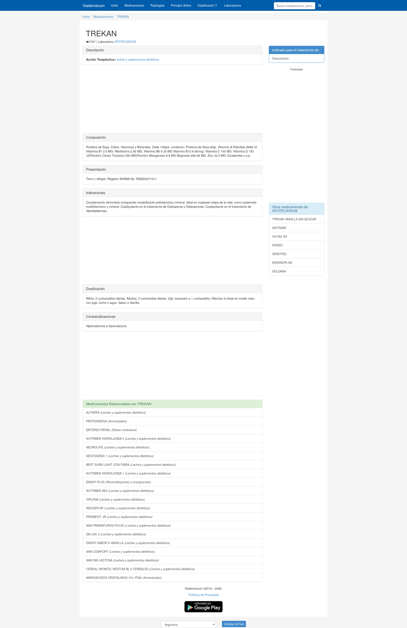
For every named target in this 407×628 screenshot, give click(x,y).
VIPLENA (115, 499)
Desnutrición (280, 58)
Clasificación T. (208, 5)
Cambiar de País (234, 624)
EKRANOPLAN (282, 262)
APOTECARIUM (125, 41)
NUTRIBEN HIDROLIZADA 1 (128, 473)
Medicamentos (134, 5)
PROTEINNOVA (106, 421)
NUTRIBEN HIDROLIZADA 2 (128, 438)
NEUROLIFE (118, 447)
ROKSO (277, 245)
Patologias (157, 5)
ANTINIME (279, 228)
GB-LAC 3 (116, 534)
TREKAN (123, 16)
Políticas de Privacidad (203, 595)
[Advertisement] (172, 99)
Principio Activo (181, 5)
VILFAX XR (279, 236)
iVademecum (94, 5)
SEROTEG (279, 254)
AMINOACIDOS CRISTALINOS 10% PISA (124, 577)
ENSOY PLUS (118, 482)
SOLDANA (279, 271)
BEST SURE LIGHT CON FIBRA (131, 464)
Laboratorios (232, 5)
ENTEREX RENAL (111, 430)
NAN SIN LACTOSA (122, 560)
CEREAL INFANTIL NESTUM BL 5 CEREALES (140, 569)
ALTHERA (116, 412)
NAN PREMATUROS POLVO (128, 525)
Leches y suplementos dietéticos (137, 59)
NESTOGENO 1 (120, 456)
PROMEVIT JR (119, 517)
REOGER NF (118, 508)
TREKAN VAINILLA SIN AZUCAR (294, 219)
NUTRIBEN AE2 (120, 490)
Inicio (114, 5)
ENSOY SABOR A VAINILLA (128, 543)
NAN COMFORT (120, 551)
